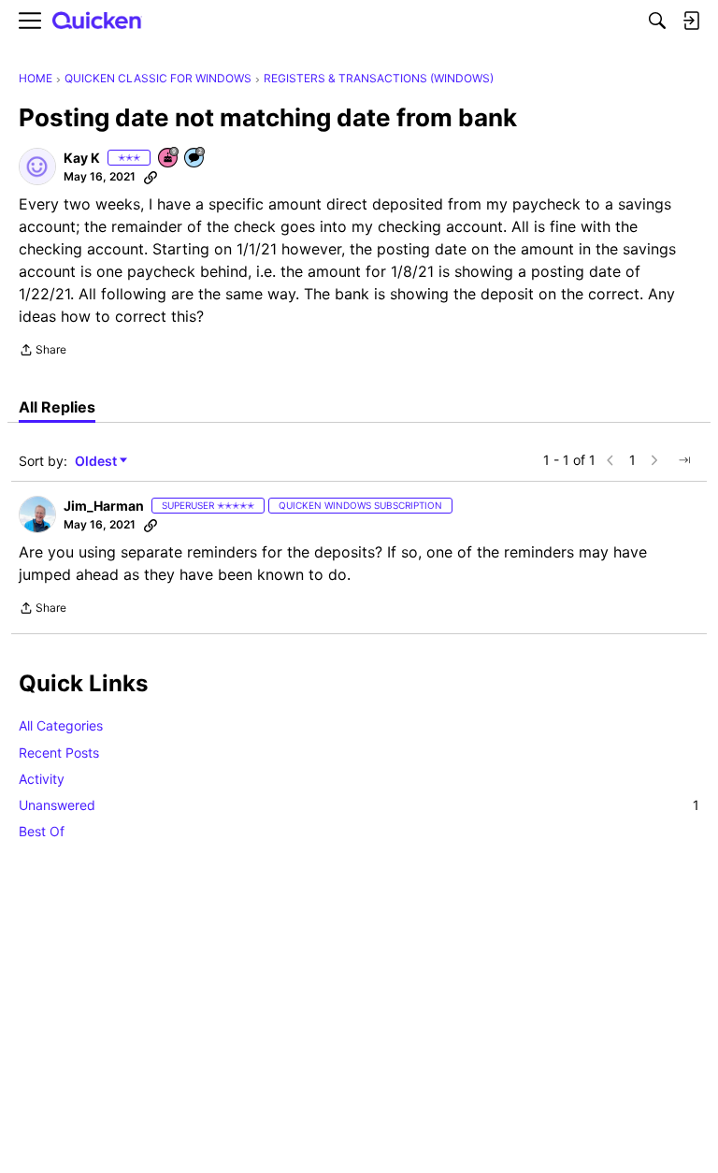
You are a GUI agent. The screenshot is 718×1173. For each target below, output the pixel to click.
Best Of (42, 831)
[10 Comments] (195, 158)
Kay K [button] (82, 158)
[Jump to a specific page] (684, 460)
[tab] (57, 407)
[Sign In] (691, 20)
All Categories (61, 725)
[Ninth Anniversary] (169, 158)
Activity (42, 779)
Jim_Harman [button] (104, 506)
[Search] (657, 20)
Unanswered (359, 805)
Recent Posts (59, 752)
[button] (37, 166)
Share (42, 351)
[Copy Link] (150, 176)
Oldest (97, 462)
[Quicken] (97, 21)
